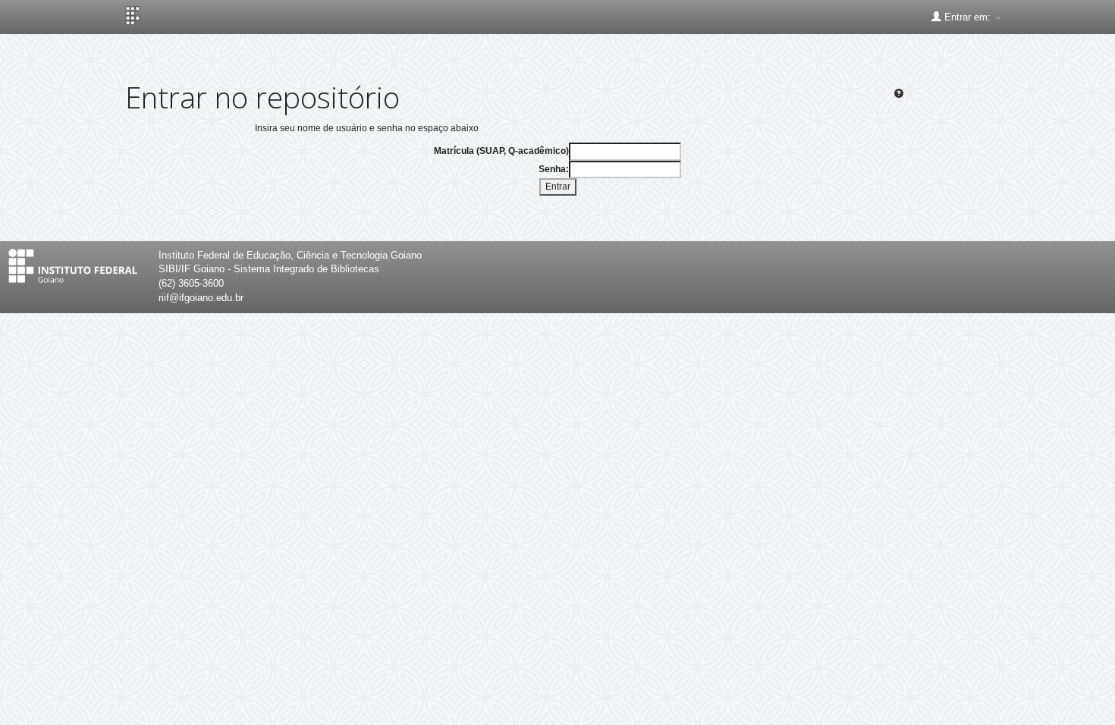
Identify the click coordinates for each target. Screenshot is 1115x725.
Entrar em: (967, 17)
